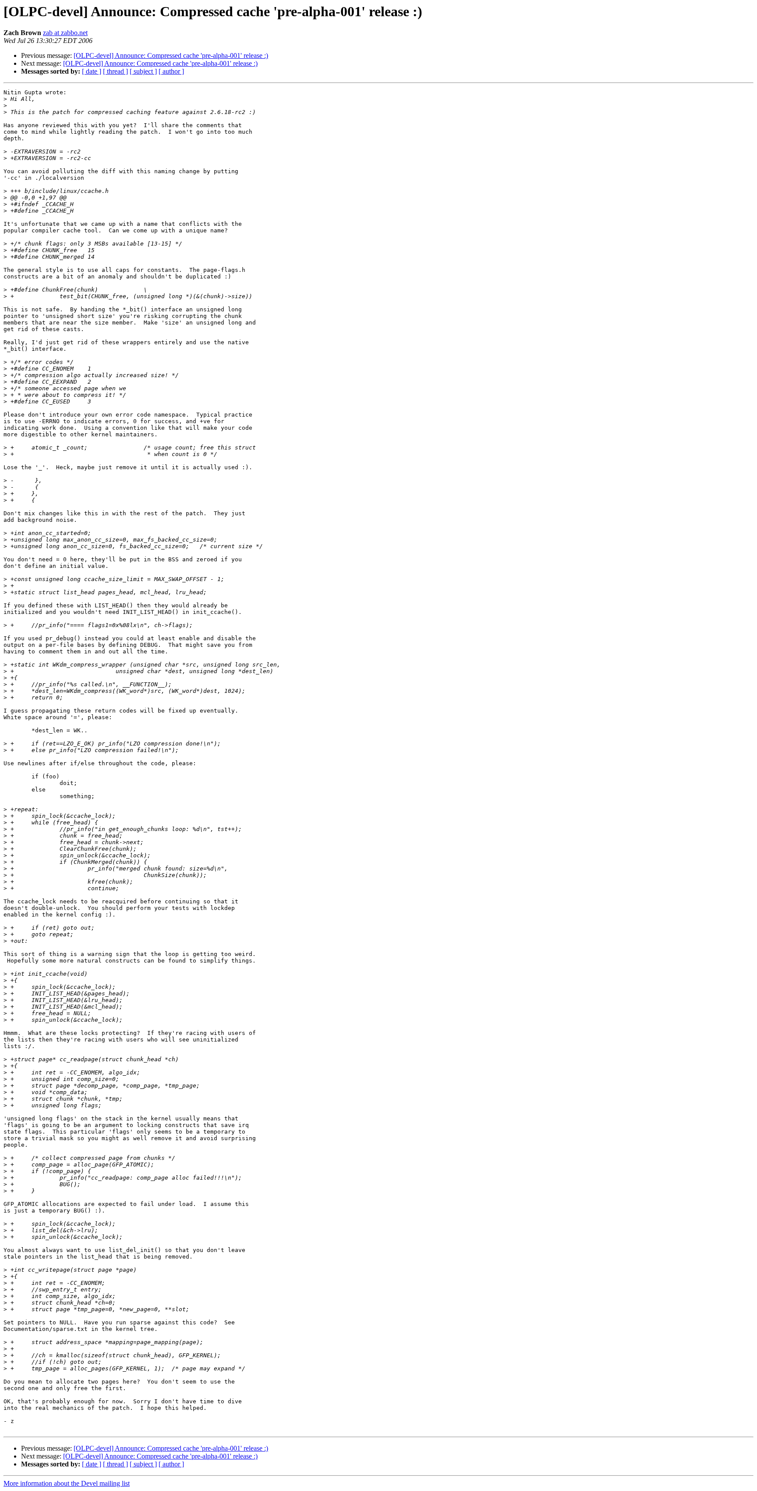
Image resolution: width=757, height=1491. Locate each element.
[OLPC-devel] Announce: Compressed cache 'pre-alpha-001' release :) (171, 55)
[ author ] (171, 71)
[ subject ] (143, 71)
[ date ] (91, 71)
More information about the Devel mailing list (67, 1483)
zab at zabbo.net (65, 32)
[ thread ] (115, 71)
